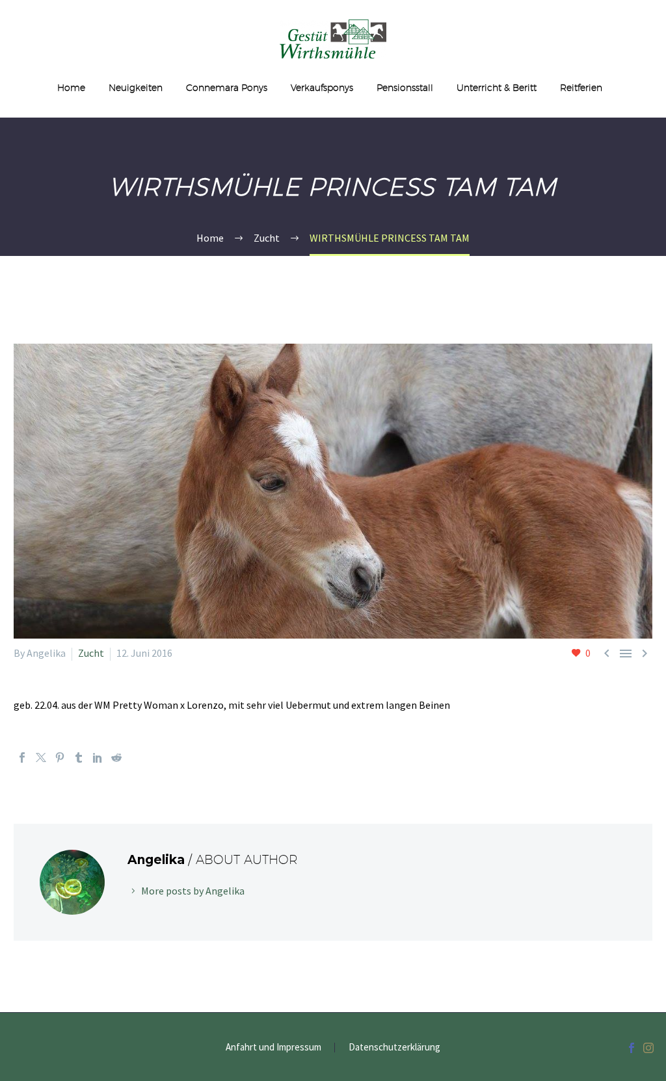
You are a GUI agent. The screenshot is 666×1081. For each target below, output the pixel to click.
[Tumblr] (78, 757)
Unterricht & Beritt (497, 88)
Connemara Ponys (226, 88)
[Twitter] (41, 757)
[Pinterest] (60, 757)
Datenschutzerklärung (394, 1047)
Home (71, 88)
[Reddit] (116, 757)
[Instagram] (648, 1048)
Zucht (91, 652)
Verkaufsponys (322, 88)
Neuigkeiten (136, 88)
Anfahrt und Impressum (273, 1047)
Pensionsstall (405, 88)
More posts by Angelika (193, 890)
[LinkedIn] (97, 757)
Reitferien (581, 88)
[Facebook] (22, 757)
